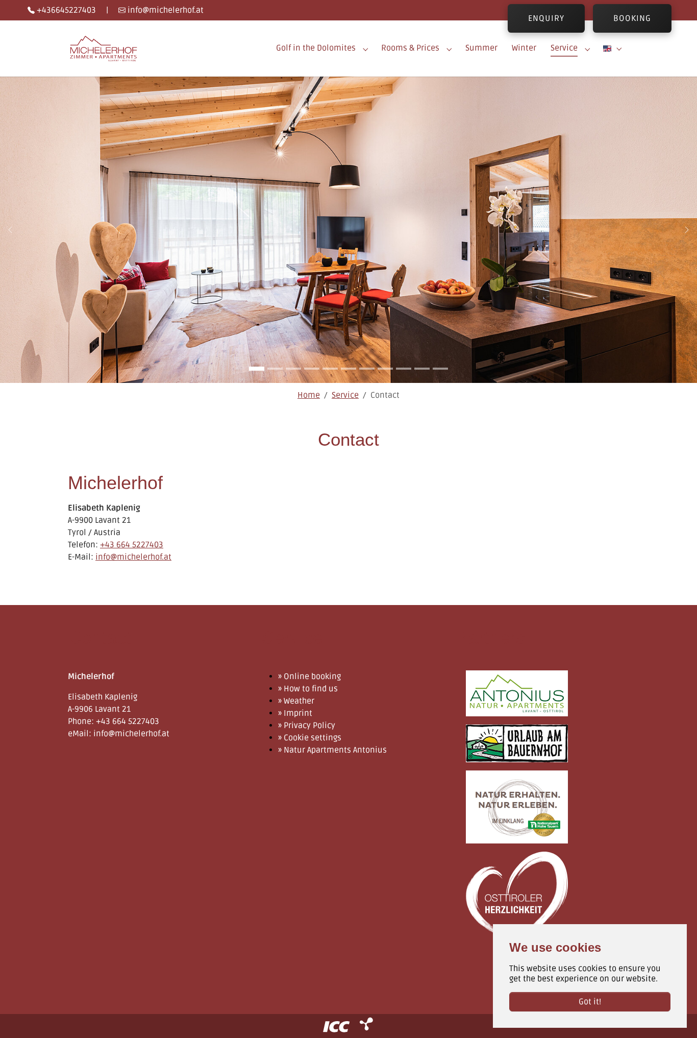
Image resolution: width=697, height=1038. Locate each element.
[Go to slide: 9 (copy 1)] (403, 369)
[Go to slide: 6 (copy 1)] (348, 369)
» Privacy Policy (306, 725)
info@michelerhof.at (165, 10)
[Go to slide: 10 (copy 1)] (422, 369)
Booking (632, 18)
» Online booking (309, 676)
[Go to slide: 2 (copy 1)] (275, 369)
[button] (614, 48)
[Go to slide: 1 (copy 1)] (256, 369)
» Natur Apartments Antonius (332, 750)
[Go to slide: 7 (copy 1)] (367, 369)
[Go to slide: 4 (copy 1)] (311, 369)
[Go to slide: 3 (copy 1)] (293, 369)
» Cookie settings (309, 738)
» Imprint (295, 713)
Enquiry (546, 18)
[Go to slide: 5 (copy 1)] (330, 369)
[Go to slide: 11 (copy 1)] (440, 369)
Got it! (590, 1002)
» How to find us (308, 689)
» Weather (296, 701)
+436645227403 (65, 10)
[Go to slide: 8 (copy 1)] (385, 369)
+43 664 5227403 (131, 545)
